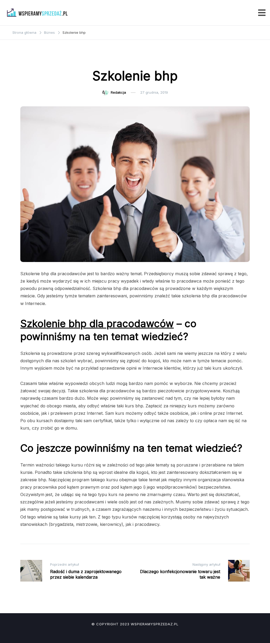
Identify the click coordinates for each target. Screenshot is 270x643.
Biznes (135, 60)
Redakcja (118, 92)
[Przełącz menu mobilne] (262, 12)
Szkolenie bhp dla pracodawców (97, 323)
